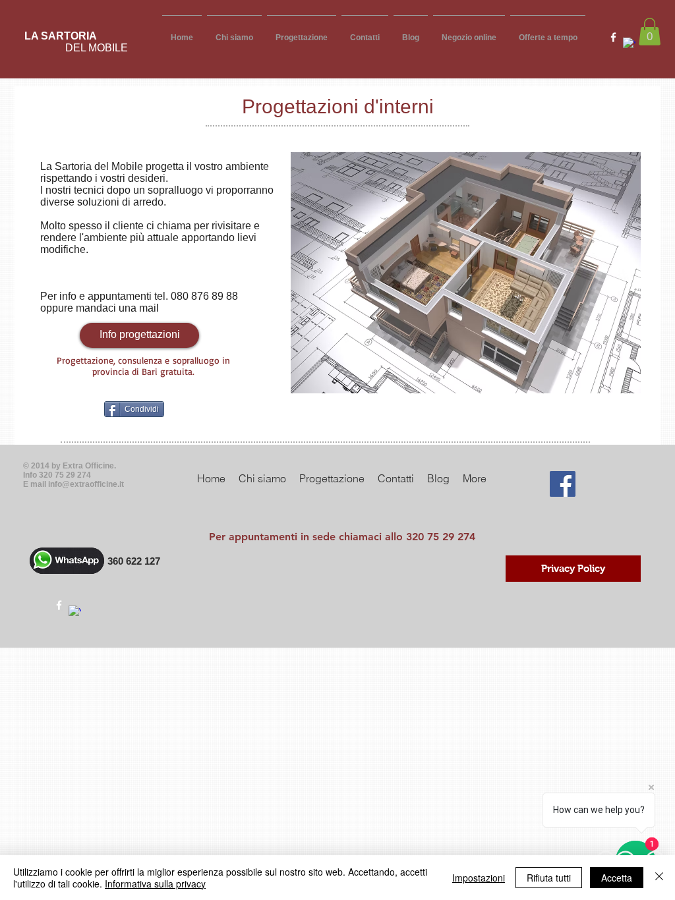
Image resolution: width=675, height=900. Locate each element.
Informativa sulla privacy (155, 883)
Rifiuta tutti (549, 877)
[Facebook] (562, 484)
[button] (649, 31)
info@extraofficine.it (86, 484)
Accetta (616, 877)
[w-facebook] (613, 37)
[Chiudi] (659, 877)
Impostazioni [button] (478, 877)
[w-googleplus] (629, 44)
